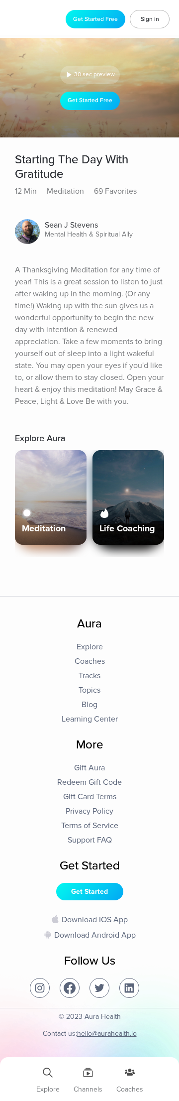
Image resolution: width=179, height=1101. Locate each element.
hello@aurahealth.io (107, 1033)
